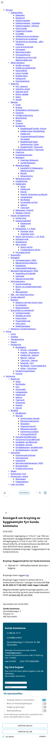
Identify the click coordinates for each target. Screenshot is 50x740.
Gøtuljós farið (22, 91)
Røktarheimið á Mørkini (26, 263)
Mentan (14, 102)
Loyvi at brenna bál (24, 47)
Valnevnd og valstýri (29, 431)
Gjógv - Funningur (28, 368)
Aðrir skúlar (21, 244)
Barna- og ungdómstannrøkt (28, 286)
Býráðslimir (21, 413)
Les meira (10, 737)
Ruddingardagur (23, 326)
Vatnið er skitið (23, 89)
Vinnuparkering (23, 54)
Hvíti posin (20, 323)
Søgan (13, 471)
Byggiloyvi (20, 18)
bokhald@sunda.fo (14, 653)
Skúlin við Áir (26, 247)
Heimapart (20, 49)
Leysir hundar (22, 73)
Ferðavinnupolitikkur (25, 371)
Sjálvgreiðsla (17, 12)
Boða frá (15, 83)
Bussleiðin (16, 255)
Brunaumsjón (22, 466)
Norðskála (25, 199)
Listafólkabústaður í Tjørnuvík (30, 149)
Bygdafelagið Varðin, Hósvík (33, 128)
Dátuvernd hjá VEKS (25, 278)
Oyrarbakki (21, 389)
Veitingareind (22, 458)
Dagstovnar (25, 223)
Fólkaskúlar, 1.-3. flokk (25, 228)
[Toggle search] (40, 493)
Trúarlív (19, 123)
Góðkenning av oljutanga (27, 36)
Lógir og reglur (17, 484)
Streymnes (20, 402)
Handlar (14, 336)
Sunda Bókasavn (27, 162)
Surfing (19, 373)
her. (27, 575)
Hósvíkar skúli (26, 231)
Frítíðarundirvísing (24, 115)
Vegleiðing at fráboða (25, 273)
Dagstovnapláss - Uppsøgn (28, 23)
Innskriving (21, 218)
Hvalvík (19, 405)
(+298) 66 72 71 (14, 633)
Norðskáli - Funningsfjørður (33, 365)
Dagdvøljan (21, 265)
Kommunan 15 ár (18, 473)
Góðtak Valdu (25, 726)
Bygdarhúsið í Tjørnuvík (31, 147)
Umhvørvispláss (23, 313)
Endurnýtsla (21, 318)
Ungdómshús (22, 181)
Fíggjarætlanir (22, 481)
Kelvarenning (26, 176)
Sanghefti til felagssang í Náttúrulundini (31, 169)
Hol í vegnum (22, 86)
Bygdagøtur (21, 347)
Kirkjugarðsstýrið (28, 434)
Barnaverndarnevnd (29, 421)
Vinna (8, 331)
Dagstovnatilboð (23, 220)
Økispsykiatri (22, 292)
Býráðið (14, 410)
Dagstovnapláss (23, 20)
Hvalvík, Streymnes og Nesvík (33, 194)
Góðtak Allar (25, 732)
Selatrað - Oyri (27, 363)
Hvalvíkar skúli (27, 234)
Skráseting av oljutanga (26, 39)
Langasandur (26, 197)
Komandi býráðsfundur (26, 437)
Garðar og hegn (23, 65)
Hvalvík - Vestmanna (29, 352)
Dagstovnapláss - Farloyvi (27, 25)
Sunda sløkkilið (18, 297)
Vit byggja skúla (23, 252)
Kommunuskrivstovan (25, 455)
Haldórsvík (25, 189)
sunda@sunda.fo (14, 637)
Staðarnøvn (21, 184)
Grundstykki (21, 305)
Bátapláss (20, 15)
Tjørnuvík (24, 207)
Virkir (13, 334)
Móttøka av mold (23, 315)
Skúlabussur (21, 242)
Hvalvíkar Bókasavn (29, 160)
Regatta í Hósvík (23, 213)
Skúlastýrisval (22, 239)
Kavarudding (21, 70)
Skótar (18, 120)
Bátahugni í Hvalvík (24, 210)
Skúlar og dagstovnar (20, 215)
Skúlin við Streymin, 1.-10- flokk (30, 236)
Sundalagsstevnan (24, 155)
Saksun (23, 205)
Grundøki (20, 33)
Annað (18, 99)
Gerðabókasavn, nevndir (27, 450)
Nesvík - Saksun (27, 357)
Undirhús (20, 152)
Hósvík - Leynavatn (29, 350)
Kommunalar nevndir (30, 418)
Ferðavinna (16, 344)
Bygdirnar (15, 379)
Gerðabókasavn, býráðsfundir (29, 447)
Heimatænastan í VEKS (26, 260)
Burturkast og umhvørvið (22, 310)
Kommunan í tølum (19, 476)
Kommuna (10, 376)
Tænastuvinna (17, 339)
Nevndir (19, 415)
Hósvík (23, 191)
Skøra (18, 97)
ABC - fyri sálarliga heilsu (22, 294)
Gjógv (22, 186)
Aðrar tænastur (18, 62)
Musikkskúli (21, 118)
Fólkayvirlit (21, 78)
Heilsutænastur (18, 281)
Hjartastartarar (23, 81)
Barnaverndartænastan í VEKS (24, 271)
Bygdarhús (20, 126)
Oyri (17, 386)
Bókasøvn (20, 157)
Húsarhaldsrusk (23, 321)
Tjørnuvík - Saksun (29, 360)
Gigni (18, 289)
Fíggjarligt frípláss (24, 31)
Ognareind (20, 460)
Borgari (9, 10)
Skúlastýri (25, 423)
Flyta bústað (21, 28)
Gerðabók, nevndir (24, 444)
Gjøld (22, 226)
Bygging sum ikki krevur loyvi (29, 302)
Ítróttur (19, 107)
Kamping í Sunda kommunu (23, 328)
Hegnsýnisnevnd (28, 426)
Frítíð (18, 104)
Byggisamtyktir (22, 307)
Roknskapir (21, 479)
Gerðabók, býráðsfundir (27, 442)
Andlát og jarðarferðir (26, 68)
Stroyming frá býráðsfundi (28, 439)
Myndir (23, 173)
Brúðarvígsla (21, 76)
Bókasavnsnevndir (28, 429)
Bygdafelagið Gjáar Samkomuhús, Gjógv (29, 143)
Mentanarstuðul (23, 52)
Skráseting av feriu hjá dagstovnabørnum (26, 58)
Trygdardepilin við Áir (30, 249)
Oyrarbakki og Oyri (29, 202)
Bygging (14, 299)
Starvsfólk (15, 452)
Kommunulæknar (23, 284)
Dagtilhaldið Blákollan (26, 268)
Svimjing (19, 112)
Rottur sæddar (22, 94)
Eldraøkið (15, 257)
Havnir (14, 342)
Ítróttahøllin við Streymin (27, 110)
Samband (20, 276)
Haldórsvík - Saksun (29, 355)
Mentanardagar (23, 165)
